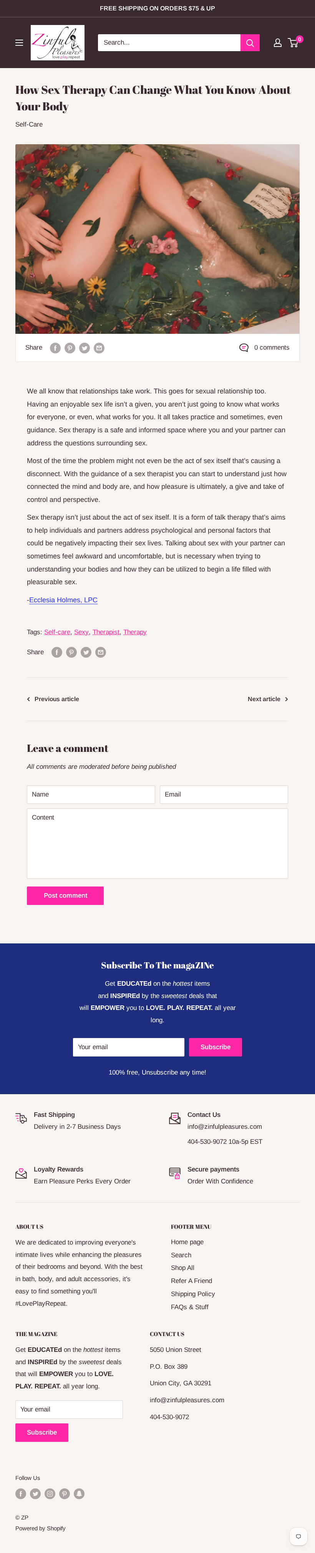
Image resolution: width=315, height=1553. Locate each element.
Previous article (57, 699)
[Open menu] (19, 43)
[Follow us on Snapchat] (79, 1493)
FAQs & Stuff (190, 1307)
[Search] (250, 42)
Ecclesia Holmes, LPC (63, 600)
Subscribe (215, 1047)
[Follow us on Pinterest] (64, 1493)
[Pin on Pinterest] (70, 348)
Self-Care (29, 124)
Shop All (182, 1267)
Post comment (65, 895)
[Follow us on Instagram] (50, 1493)
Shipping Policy (193, 1294)
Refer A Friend (191, 1281)
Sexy (81, 632)
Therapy (135, 632)
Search (181, 1255)
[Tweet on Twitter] (84, 348)
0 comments (272, 347)
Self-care (57, 632)
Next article (264, 699)
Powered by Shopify (40, 1528)
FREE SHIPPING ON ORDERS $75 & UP (157, 8)
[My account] (278, 42)
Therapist (106, 632)
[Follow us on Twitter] (35, 1493)
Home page (187, 1242)
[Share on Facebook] (55, 348)
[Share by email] (99, 348)
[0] (293, 42)
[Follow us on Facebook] (20, 1493)
